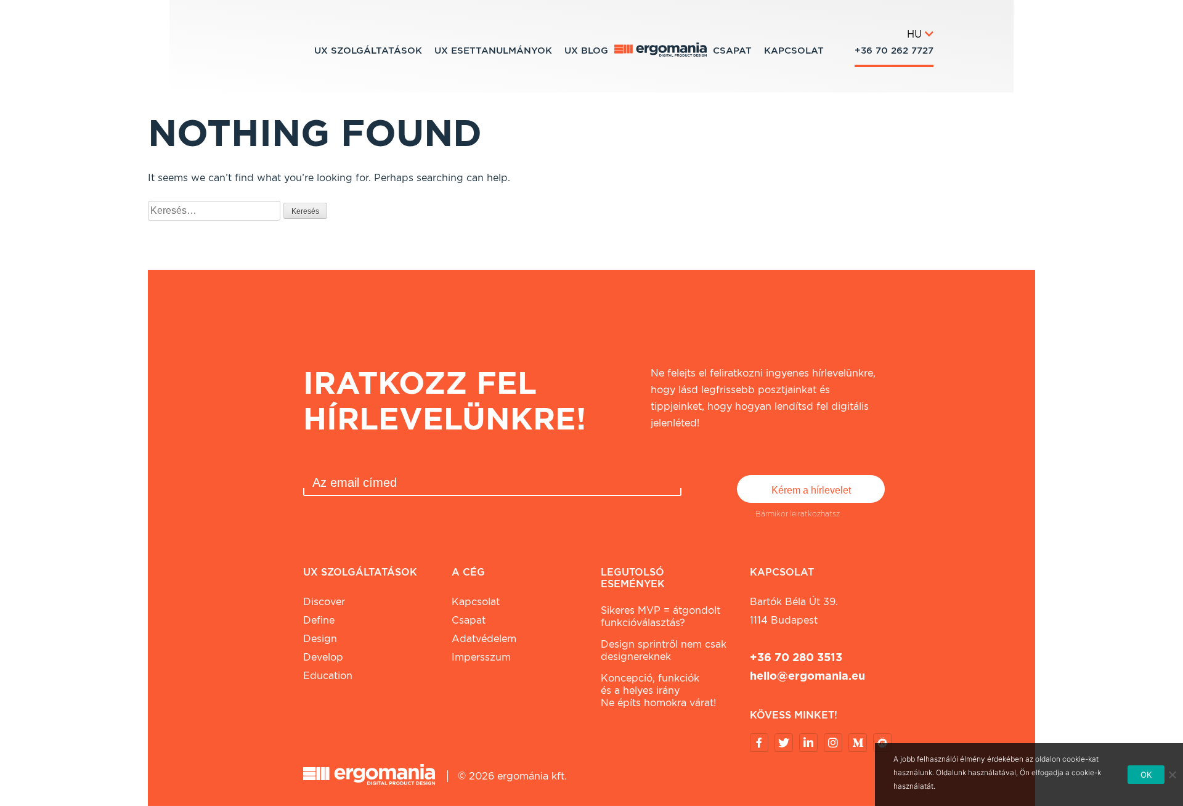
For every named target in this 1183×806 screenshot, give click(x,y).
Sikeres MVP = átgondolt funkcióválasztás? (660, 616)
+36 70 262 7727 (894, 50)
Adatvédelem (484, 639)
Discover (324, 602)
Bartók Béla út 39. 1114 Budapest (794, 611)
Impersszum (481, 657)
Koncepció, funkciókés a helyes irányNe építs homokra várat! (658, 690)
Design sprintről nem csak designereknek (663, 650)
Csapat (732, 50)
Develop (323, 657)
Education (327, 676)
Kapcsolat (794, 50)
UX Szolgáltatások (368, 50)
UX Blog (586, 50)
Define (319, 620)
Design (320, 639)
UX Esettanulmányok (493, 50)
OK (1146, 775)
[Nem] (1172, 774)
